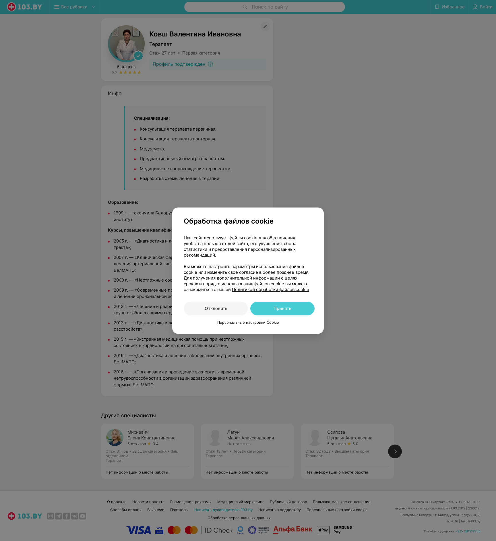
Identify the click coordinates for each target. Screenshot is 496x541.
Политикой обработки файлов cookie (270, 289)
